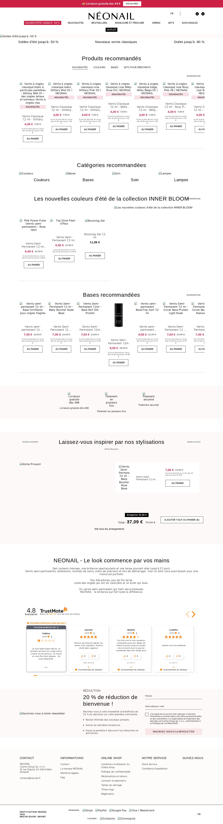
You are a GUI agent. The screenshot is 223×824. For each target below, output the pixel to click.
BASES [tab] (114, 67)
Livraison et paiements (113, 780)
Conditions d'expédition (155, 768)
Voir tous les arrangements (109, 528)
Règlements (107, 793)
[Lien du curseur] (111, 36)
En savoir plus (193, 76)
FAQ (62, 777)
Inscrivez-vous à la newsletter (173, 731)
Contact (64, 764)
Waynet (42, 816)
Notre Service (149, 764)
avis (64, 614)
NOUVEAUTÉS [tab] (80, 67)
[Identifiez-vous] (190, 13)
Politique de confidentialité (115, 771)
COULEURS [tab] (99, 67)
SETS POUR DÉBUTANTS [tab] (137, 67)
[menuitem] (42, 24)
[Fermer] (202, 4)
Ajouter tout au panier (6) (181, 519)
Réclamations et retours (114, 776)
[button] (21, 13)
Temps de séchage (111, 785)
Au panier (33, 138)
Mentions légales (69, 773)
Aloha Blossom (111, 449)
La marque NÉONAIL (71, 768)
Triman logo (107, 789)
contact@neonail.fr (30, 778)
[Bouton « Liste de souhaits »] (43, 85)
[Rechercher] (184, 13)
